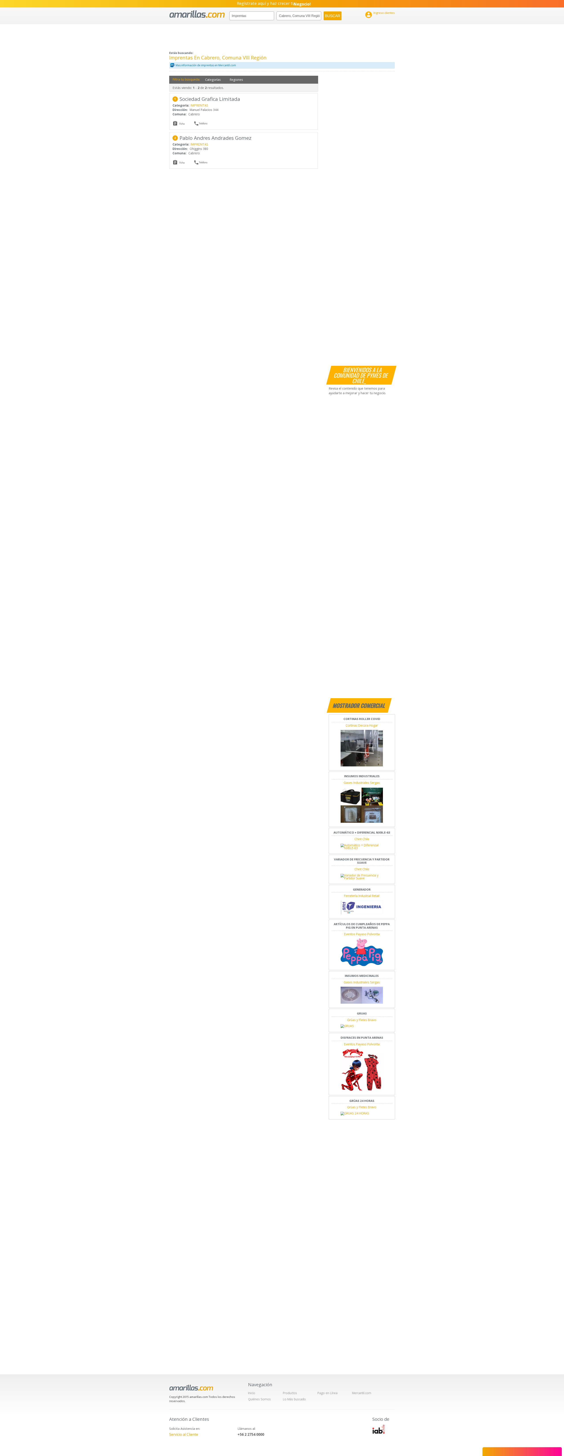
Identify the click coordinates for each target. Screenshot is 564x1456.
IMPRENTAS (199, 105)
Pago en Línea (327, 1393)
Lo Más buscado (294, 1399)
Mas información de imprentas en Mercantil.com (206, 65)
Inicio (251, 1393)
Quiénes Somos (259, 1399)
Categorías (213, 79)
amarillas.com (197, 14)
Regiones (236, 79)
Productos (290, 1393)
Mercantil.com (361, 1393)
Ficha (182, 123)
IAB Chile (378, 1429)
